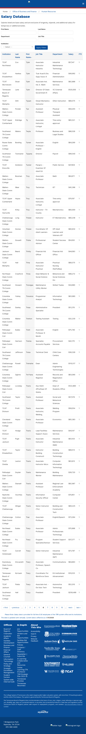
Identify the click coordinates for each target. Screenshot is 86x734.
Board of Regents (7, 630)
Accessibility (35, 631)
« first (5, 607)
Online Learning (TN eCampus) (22, 669)
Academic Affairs (7, 637)
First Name (5, 29)
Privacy (33, 636)
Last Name (41, 29)
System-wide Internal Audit (9, 681)
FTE (80, 54)
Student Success (7, 676)
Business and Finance (9, 646)
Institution (4, 44)
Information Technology (8, 660)
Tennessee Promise (21, 680)
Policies (20, 645)
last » (78, 607)
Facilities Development (9, 642)
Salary (70, 54)
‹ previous (15, 607)
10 (62, 607)
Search (33, 634)
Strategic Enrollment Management (9, 670)
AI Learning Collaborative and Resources (22, 662)
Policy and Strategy (8, 665)
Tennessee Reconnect (21, 684)
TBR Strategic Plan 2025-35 (22, 675)
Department (5, 36)
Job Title (41, 36)
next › (70, 607)
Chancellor (8, 633)
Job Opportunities (22, 630)
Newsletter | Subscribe (22, 655)
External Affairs (7, 651)
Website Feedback (34, 640)
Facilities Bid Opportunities (22, 641)
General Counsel (7, 655)
